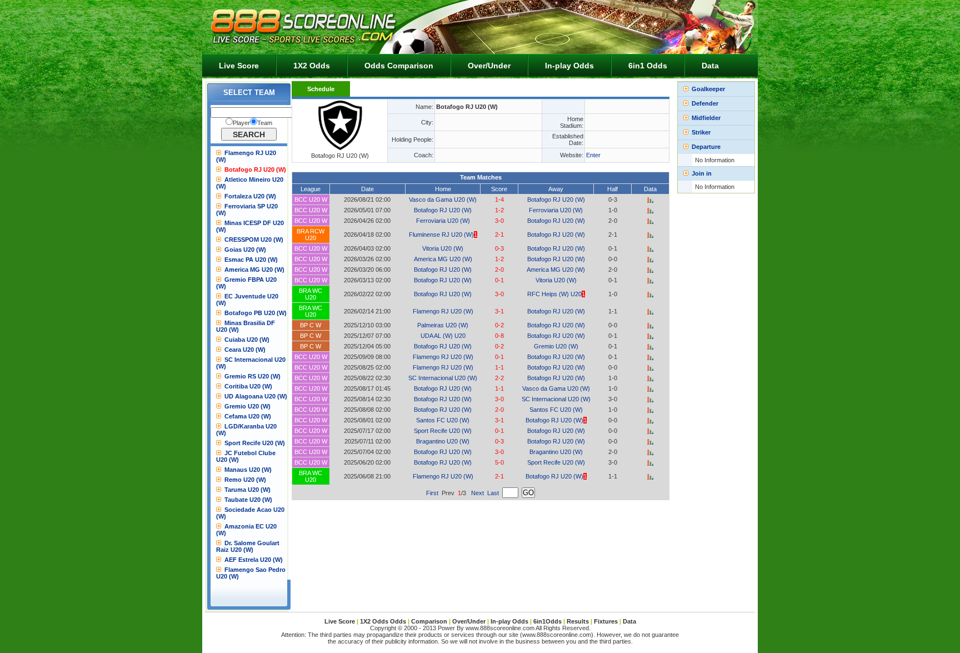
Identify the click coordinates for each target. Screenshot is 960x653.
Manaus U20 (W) (248, 469)
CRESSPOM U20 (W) (253, 239)
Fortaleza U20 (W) (250, 196)
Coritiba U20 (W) (248, 386)
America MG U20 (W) (254, 269)
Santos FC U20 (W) (556, 409)
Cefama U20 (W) (247, 416)
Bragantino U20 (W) (442, 441)
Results (578, 621)
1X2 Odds (311, 65)
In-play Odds (569, 65)
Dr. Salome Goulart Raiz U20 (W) (247, 546)
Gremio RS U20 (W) (252, 376)
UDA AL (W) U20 (443, 335)
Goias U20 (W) (245, 249)
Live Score (239, 65)
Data (710, 65)
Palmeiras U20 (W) (442, 325)
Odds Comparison (398, 65)
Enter (593, 155)
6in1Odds (548, 621)
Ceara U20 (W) (245, 349)
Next (477, 493)
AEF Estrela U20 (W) (253, 559)
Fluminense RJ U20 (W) (441, 234)
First (432, 493)
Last (493, 493)
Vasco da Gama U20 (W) (443, 199)
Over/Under (489, 65)
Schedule (320, 89)
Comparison (430, 621)
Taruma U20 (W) (247, 489)
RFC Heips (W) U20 (554, 294)
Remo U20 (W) (245, 479)
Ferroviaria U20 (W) (556, 210)
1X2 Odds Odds (383, 621)
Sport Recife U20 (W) (254, 443)
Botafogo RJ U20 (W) (255, 169)
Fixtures (606, 621)
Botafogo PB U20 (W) (255, 313)
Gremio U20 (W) (247, 406)
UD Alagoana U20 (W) (255, 396)
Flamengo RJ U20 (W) (443, 311)
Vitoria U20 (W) (442, 248)
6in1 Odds (647, 65)
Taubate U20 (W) (248, 499)
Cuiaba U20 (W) (246, 339)
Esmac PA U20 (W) (251, 259)
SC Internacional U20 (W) (442, 378)
